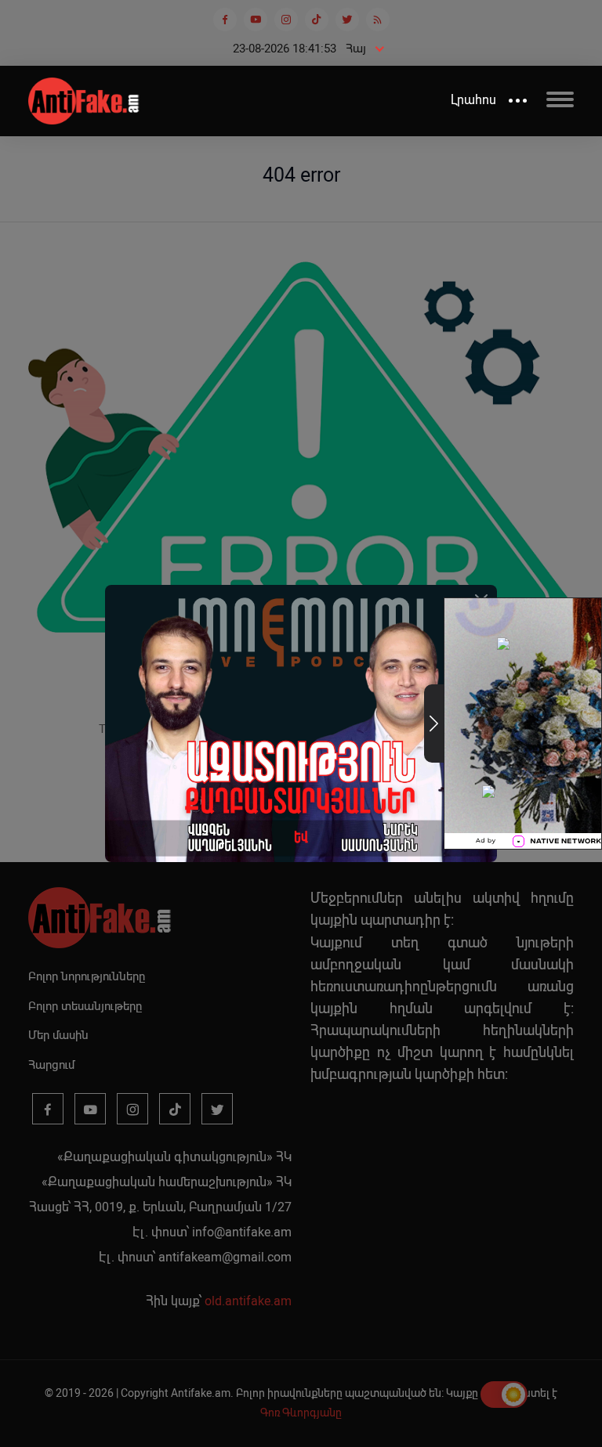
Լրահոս (473, 99)
